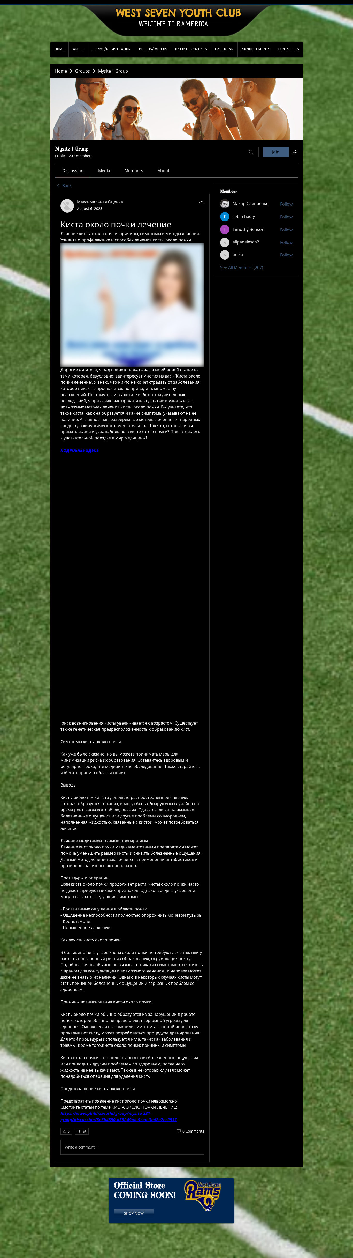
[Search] (251, 152)
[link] (72, 171)
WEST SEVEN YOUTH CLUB (178, 12)
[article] (132, 678)
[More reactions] (82, 1131)
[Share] (201, 202)
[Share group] (295, 151)
